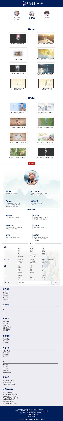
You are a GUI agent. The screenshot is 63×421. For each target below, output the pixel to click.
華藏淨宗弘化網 (33, 3)
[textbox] (35, 282)
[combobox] (38, 282)
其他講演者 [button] (14, 229)
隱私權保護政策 (32, 416)
